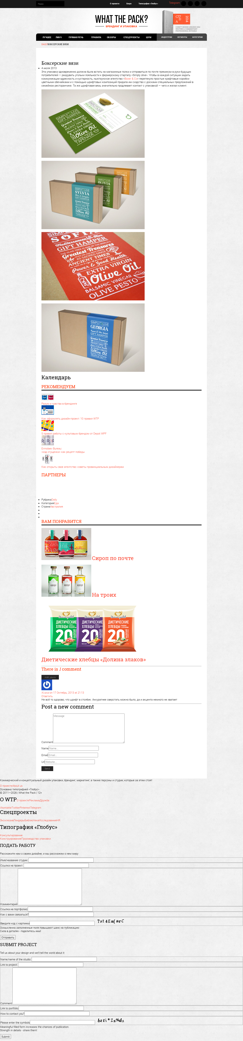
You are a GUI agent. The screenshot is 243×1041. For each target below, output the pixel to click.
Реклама (34, 800)
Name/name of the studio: (15, 959)
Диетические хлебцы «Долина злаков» (93, 659)
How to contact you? (12, 1013)
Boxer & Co (131, 78)
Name (45, 748)
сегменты (182, 37)
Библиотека (32, 820)
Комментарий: (9, 904)
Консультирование (11, 835)
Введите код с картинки (15, 923)
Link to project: (8, 964)
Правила (96, 37)
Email (44, 755)
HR (58, 820)
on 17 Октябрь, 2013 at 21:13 (67, 692)
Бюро (128, 3)
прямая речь (75, 37)
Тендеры (19, 820)
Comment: (6, 1003)
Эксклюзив (7, 820)
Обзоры (111, 37)
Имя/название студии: (14, 860)
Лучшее (47, 37)
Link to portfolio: (9, 1008)
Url (43, 762)
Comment (47, 742)
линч (59, 37)
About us (17, 785)
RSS (203, 3)
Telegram (174, 2)
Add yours (50, 677)
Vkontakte (183, 3)
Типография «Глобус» (148, 3)
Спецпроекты (131, 37)
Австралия (56, 506)
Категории (197, 37)
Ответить (47, 696)
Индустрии (166, 37)
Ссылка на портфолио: (14, 909)
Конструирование (10, 838)
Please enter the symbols (15, 1022)
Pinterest (197, 3)
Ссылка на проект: (11, 865)
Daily (54, 499)
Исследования (48, 820)
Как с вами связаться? (14, 914)
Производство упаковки (36, 838)
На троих (104, 594)
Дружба (44, 800)
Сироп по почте (113, 558)
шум (148, 37)
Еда (56, 503)
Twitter (190, 3)
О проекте (114, 3)
